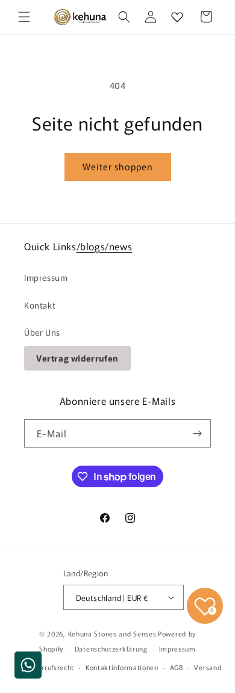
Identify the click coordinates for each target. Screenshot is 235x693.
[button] (24, 17)
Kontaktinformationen (122, 667)
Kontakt (39, 305)
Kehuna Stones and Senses (112, 633)
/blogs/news (105, 246)
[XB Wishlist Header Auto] (177, 17)
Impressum (45, 277)
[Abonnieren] (197, 433)
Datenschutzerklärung (111, 648)
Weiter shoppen (118, 166)
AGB (176, 667)
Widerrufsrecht (49, 667)
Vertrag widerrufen (77, 358)
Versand (207, 667)
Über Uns (42, 332)
